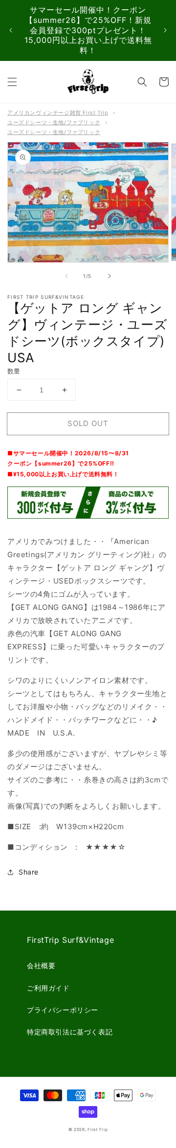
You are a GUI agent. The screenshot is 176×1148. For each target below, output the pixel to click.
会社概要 (41, 965)
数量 (14, 371)
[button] (12, 82)
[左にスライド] (66, 276)
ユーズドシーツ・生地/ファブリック (53, 122)
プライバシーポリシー (62, 1010)
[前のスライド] (11, 30)
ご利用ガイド (48, 988)
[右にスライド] (109, 276)
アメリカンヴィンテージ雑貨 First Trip (57, 112)
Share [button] (29, 872)
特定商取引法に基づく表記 (69, 1032)
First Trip (98, 1129)
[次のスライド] (165, 30)
